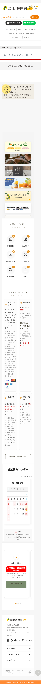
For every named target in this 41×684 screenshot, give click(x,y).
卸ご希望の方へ (16, 37)
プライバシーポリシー (21, 672)
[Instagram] (8, 640)
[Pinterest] (23, 640)
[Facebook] (12, 640)
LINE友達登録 (30, 22)
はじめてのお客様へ (30, 29)
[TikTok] (27, 640)
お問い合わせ (30, 33)
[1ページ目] (16, 603)
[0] (30, 8)
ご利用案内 (10, 33)
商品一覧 (13, 29)
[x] (19, 640)
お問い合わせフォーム (16, 584)
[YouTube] (30, 640)
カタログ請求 (20, 33)
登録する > (35, 17)
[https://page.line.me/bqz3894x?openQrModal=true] (15, 640)
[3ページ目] (20, 603)
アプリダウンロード (14, 22)
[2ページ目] (18, 603)
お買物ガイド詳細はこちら (18, 457)
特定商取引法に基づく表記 (9, 672)
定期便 (20, 29)
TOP (6, 29)
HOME (4, 48)
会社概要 (26, 37)
